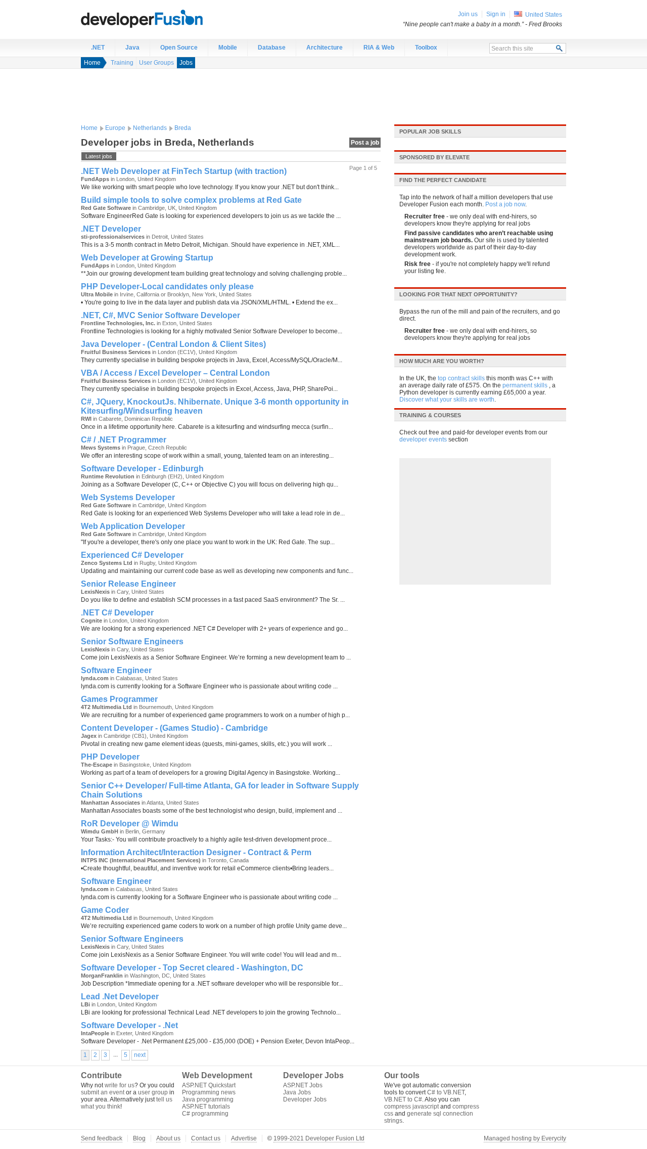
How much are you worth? (441, 361)
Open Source (179, 47)
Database (272, 47)
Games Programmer (119, 699)
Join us (468, 14)
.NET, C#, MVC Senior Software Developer (160, 315)
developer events (423, 439)
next (140, 1054)
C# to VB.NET (446, 1092)
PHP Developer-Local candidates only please (167, 286)
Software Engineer (116, 670)
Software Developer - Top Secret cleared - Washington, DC (192, 967)
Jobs (186, 62)
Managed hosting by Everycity (525, 1138)
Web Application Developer (133, 526)
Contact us (205, 1138)
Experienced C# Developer (132, 555)
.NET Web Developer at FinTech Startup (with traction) (184, 171)
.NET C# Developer (117, 612)
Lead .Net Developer (120, 996)
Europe (115, 127)
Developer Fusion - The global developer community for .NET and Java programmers (167, 18)
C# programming (205, 1113)
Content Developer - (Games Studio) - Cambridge (174, 728)
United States (543, 14)
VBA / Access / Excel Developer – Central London (175, 373)
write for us (119, 1085)
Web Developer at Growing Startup (147, 257)
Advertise (244, 1138)
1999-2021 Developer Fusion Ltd (318, 1138)
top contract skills (461, 378)
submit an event (102, 1092)
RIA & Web (378, 47)
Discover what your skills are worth (446, 399)
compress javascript (411, 1106)
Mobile (227, 47)
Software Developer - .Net (129, 1025)
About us (168, 1138)
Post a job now (505, 204)
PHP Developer (110, 757)
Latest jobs (98, 156)
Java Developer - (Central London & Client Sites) (173, 344)
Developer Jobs (305, 1099)
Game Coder (105, 910)
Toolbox (426, 47)
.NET (98, 47)
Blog (139, 1138)
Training (122, 62)
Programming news (209, 1092)
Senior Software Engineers (132, 641)
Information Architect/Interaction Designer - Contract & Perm (196, 852)
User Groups (156, 62)
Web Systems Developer (128, 497)
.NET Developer (111, 229)
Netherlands (150, 127)
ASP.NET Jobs (302, 1085)
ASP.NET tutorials (206, 1106)
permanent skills (524, 385)
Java (132, 47)
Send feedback (101, 1138)
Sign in (495, 14)
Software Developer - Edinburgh (142, 468)
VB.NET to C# (403, 1099)
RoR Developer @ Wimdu (129, 823)
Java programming (208, 1099)
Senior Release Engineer (128, 584)
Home (92, 62)
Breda (182, 127)
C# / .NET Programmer (123, 439)
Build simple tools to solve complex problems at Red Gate (191, 200)
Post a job (365, 142)
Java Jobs (297, 1092)
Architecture (324, 47)
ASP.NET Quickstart (209, 1085)
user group (153, 1092)
